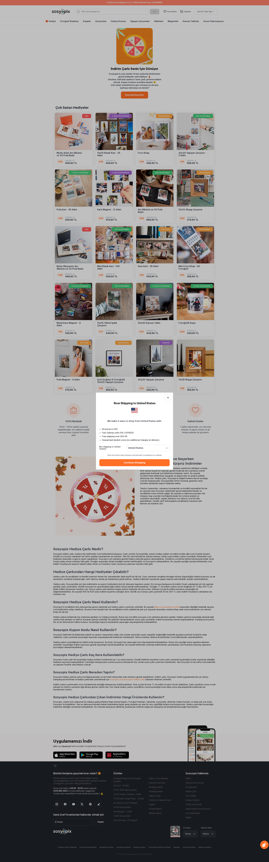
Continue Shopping (134, 463)
